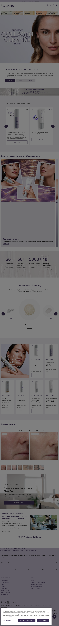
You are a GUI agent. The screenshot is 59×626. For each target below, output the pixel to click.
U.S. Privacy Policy (13, 616)
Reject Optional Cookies (26, 620)
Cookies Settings (7, 620)
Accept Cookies (43, 620)
